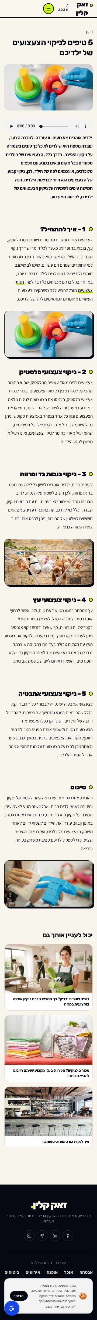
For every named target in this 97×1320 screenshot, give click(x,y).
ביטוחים (12, 1272)
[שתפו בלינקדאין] (55, 1235)
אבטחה (86, 1272)
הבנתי (18, 1295)
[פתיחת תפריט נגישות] (11, 1308)
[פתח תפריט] (48, 8)
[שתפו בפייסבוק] (68, 1235)
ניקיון (89, 31)
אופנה (52, 1272)
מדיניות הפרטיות (64, 1306)
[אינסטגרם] (29, 1235)
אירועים (33, 1272)
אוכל (68, 1272)
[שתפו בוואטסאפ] (42, 1235)
